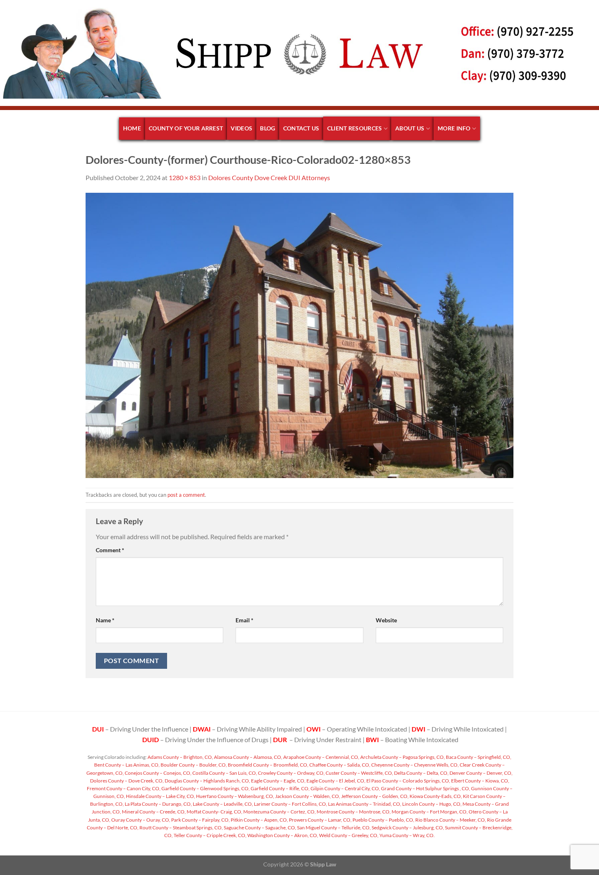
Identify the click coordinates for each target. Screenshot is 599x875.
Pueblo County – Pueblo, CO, (383, 820)
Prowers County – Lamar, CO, (320, 820)
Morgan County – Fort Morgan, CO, (429, 812)
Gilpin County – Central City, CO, (345, 788)
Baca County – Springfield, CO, (478, 757)
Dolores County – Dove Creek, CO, (127, 781)
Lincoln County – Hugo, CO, (431, 804)
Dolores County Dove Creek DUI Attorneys (269, 177)
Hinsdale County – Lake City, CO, (160, 796)
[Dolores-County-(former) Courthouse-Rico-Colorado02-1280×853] (299, 334)
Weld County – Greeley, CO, (348, 835)
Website (386, 620)
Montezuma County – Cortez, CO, (279, 812)
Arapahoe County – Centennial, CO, (320, 757)
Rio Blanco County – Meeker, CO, (450, 820)
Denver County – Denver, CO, (481, 773)
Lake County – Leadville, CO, (222, 804)
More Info (454, 128)
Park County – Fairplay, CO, (200, 820)
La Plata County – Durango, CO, (158, 804)
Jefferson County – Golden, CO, (374, 796)
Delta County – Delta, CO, (421, 773)
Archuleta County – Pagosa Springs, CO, (402, 757)
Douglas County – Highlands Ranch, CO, (207, 781)
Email (244, 620)
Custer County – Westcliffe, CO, (359, 773)
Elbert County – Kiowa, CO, (479, 781)
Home (132, 128)
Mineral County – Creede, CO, (153, 812)
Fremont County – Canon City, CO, (124, 788)
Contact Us (301, 128)
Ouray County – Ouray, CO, (140, 820)
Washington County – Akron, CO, (282, 835)
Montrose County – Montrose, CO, (353, 812)
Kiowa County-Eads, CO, (435, 796)
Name (105, 620)
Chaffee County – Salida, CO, (339, 765)
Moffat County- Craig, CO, (214, 812)
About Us (409, 128)
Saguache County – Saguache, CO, (259, 827)
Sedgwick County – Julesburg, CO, (407, 827)
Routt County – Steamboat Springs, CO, (181, 827)
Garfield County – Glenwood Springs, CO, (205, 788)
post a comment (186, 494)
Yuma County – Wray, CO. (407, 835)
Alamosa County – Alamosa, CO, (247, 757)
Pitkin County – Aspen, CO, (259, 820)
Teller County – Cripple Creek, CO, (210, 835)
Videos (241, 128)
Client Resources (354, 128)
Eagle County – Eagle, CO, (278, 781)
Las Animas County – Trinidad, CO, (364, 804)
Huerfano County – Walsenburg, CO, (234, 796)
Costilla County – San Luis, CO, (224, 773)
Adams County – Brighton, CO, (180, 757)
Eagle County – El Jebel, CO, (336, 781)
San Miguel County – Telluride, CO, (333, 827)
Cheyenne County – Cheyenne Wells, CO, (414, 765)
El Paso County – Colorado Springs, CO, (408, 781)
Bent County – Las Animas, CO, (127, 765)
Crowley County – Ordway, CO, (291, 773)
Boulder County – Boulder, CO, (193, 765)
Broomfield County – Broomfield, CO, (267, 765)
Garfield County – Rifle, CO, (280, 788)
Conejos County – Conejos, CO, (158, 773)
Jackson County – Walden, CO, (307, 796)
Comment (110, 550)
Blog (267, 128)
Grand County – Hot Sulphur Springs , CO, (425, 788)
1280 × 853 (184, 177)
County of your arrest (186, 128)
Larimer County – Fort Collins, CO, (290, 804)
